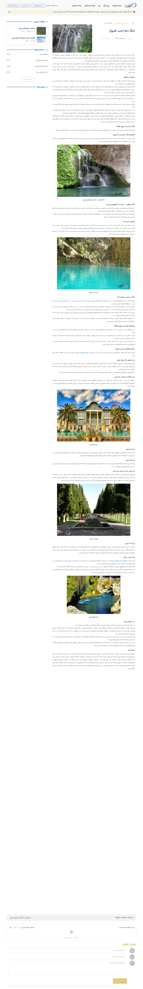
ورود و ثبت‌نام (12, 6)
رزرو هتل (106, 5)
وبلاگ (133, 23)
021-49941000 (53, 6)
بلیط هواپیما (116, 5)
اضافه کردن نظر (120, 981)
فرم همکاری (37, 6)
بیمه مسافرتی (77, 5)
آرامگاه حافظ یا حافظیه (124, 917)
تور (99, 5)
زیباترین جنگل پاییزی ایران (20, 917)
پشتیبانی (24, 6)
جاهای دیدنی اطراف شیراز (119, 561)
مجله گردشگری (89, 5)
